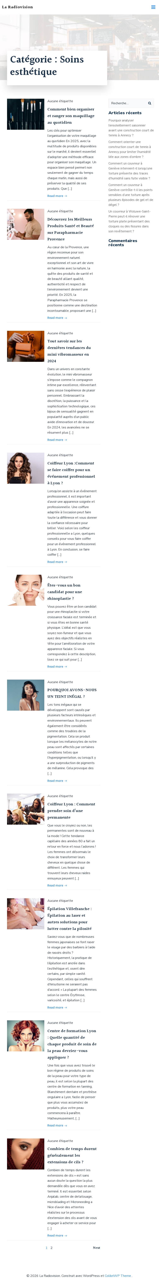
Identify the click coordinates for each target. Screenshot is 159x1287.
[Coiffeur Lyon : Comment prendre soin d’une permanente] (25, 809)
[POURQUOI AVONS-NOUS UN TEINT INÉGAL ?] (25, 695)
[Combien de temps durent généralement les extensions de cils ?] (25, 1153)
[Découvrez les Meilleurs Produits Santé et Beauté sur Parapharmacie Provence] (25, 224)
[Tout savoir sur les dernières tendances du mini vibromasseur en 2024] (25, 346)
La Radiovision (17, 7)
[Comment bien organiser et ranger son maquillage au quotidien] (25, 114)
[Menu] (153, 7)
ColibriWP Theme (118, 1276)
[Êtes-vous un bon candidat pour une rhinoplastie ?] (25, 590)
